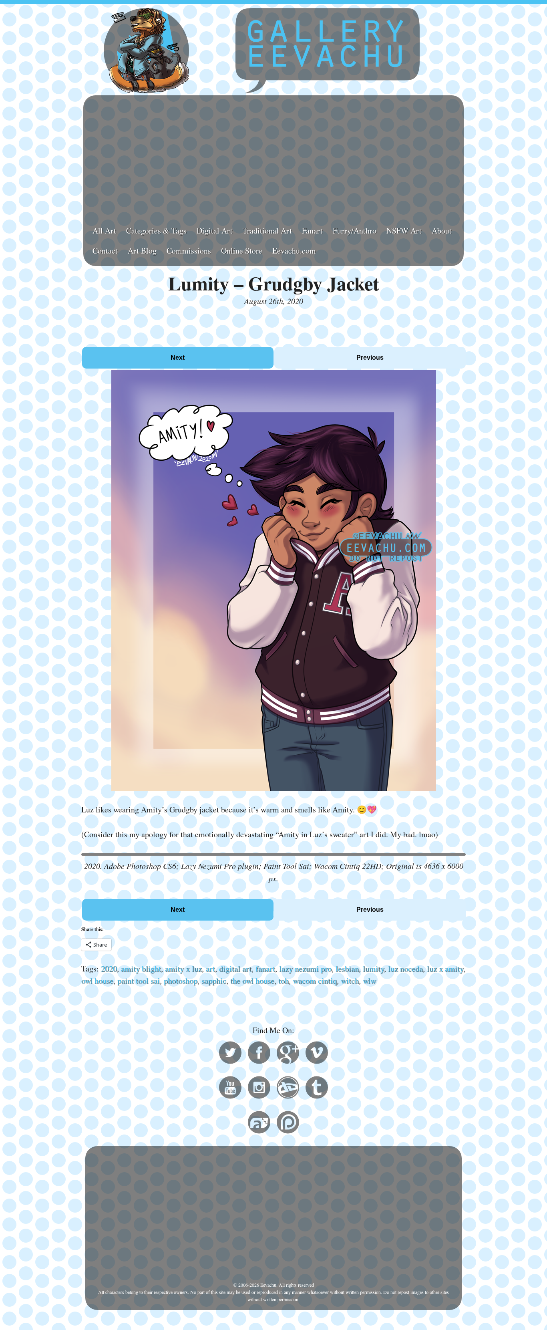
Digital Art (215, 230)
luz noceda (405, 968)
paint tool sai (138, 980)
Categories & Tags (156, 230)
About (442, 230)
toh (283, 980)
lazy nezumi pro (305, 968)
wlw (369, 980)
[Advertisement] (273, 157)
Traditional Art (267, 230)
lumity (373, 968)
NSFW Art (404, 230)
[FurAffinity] (259, 1123)
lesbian (347, 968)
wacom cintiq (315, 980)
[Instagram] (259, 1088)
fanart (265, 968)
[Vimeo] (316, 1053)
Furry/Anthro (354, 230)
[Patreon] (288, 1123)
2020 (109, 968)
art (210, 968)
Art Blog (142, 250)
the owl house (252, 980)
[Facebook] (259, 1053)
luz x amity (445, 968)
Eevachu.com (294, 250)
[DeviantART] (288, 1088)
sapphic (213, 980)
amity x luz (183, 968)
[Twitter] (230, 1053)
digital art (235, 968)
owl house (97, 980)
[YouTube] (230, 1088)
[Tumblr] (316, 1088)
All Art (104, 230)
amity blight (141, 968)
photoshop (180, 980)
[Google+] (288, 1053)
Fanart (312, 230)
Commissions (189, 250)
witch (350, 980)
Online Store (241, 250)
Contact (105, 250)
